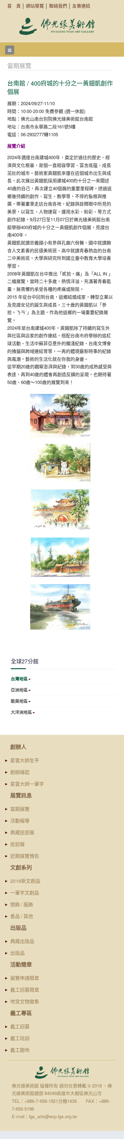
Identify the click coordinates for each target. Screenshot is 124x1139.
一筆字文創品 (24, 892)
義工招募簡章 (24, 989)
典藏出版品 (22, 941)
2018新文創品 (25, 880)
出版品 (17, 952)
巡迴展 (17, 844)
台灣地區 (19, 678)
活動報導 (19, 820)
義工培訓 (19, 1038)
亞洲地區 (19, 690)
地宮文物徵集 (24, 1001)
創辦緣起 (19, 772)
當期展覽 (19, 808)
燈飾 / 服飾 (21, 904)
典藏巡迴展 (22, 832)
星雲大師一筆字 (27, 783)
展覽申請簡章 (24, 977)
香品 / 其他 (21, 916)
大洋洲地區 (21, 712)
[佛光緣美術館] (57, 26)
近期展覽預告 (24, 855)
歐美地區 (19, 701)
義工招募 (19, 1026)
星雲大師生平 (24, 760)
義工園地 (19, 1049)
